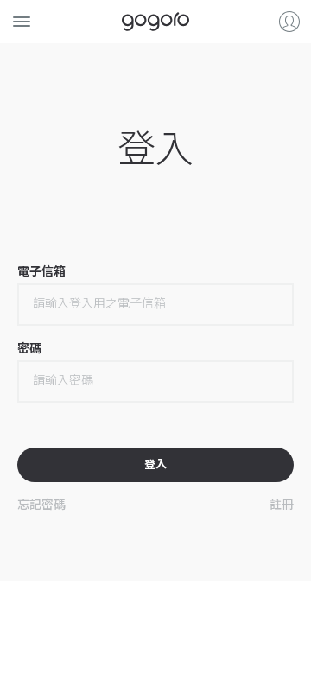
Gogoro (155, 21)
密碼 (29, 348)
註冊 (282, 504)
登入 (289, 21)
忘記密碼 (41, 504)
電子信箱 (42, 271)
